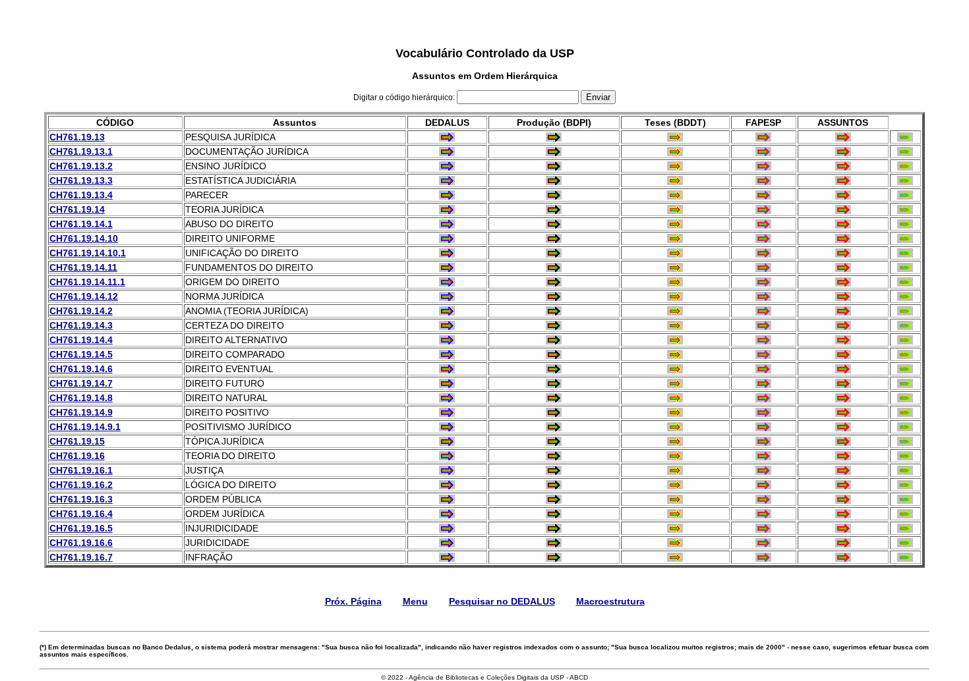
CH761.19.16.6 (81, 542)
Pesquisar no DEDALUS (502, 601)
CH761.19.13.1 (81, 151)
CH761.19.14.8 (81, 398)
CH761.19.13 (77, 137)
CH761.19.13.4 (81, 195)
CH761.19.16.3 (81, 499)
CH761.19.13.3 (81, 180)
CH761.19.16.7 (81, 557)
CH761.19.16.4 (81, 513)
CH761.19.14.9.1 (85, 427)
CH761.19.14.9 (81, 412)
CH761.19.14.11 (83, 267)
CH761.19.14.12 (83, 296)
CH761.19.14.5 (81, 354)
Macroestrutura (610, 601)
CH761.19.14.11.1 (87, 282)
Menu (415, 601)
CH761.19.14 (77, 209)
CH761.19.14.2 (81, 311)
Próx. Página (353, 601)
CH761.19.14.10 (83, 238)
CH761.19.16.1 (81, 470)
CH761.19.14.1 (81, 224)
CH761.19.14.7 (81, 383)
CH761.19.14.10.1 (87, 253)
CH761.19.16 (77, 455)
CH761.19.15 (77, 441)
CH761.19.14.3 (81, 325)
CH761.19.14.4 (81, 340)
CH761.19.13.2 (81, 166)
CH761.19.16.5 (81, 528)
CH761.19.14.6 (81, 369)
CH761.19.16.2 (81, 484)
